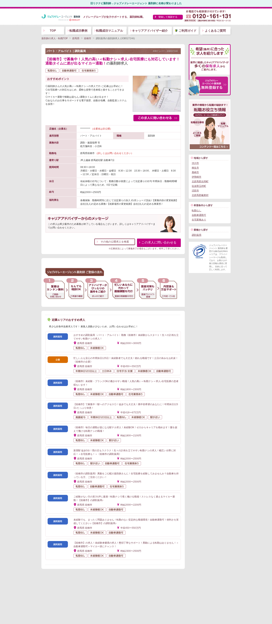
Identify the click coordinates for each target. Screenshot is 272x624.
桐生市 (195, 167)
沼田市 (195, 190)
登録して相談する (167, 17)
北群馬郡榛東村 (200, 195)
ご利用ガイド (188, 30)
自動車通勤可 (199, 215)
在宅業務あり (199, 219)
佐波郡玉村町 (199, 186)
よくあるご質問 (215, 30)
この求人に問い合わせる (158, 242)
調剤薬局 (196, 235)
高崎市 (195, 172)
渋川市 (195, 163)
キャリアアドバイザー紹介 (150, 30)
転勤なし (196, 210)
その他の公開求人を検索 (115, 241)
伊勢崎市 (196, 177)
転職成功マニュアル (109, 30)
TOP (53, 30)
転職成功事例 (78, 30)
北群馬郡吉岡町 (200, 181)
